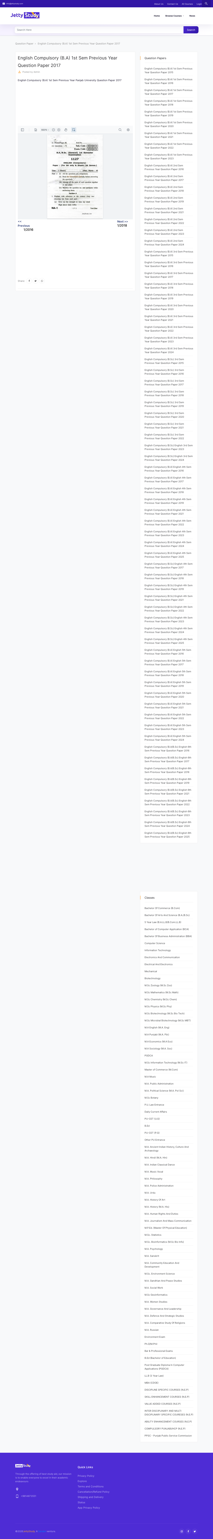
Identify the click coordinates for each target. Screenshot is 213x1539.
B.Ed (147, 1125)
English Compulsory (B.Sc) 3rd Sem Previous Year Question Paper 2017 (164, 382)
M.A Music (150, 1076)
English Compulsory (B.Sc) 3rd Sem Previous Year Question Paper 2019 (164, 404)
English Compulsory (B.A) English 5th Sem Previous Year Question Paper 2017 (168, 662)
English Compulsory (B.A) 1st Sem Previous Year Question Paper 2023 (168, 156)
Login (199, 4)
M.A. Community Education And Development (162, 1264)
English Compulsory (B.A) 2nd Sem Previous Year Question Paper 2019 (164, 199)
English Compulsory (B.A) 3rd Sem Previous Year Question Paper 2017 (169, 275)
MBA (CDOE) (151, 1382)
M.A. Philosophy (153, 1178)
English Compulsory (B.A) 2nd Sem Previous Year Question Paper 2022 (164, 221)
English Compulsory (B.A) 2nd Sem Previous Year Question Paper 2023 (164, 232)
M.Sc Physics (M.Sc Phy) (158, 1006)
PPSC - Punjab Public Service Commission (168, 1435)
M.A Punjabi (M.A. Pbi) (157, 1034)
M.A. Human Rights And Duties (161, 1213)
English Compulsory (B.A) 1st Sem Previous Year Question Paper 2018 (168, 102)
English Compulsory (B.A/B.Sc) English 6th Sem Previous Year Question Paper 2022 (168, 802)
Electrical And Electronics (159, 964)
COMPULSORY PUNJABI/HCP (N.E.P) (165, 1428)
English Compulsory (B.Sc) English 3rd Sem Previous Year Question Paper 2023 (169, 447)
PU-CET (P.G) (152, 1132)
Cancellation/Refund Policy (93, 1491)
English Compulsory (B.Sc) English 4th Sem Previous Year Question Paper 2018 (169, 576)
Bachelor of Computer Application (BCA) (167, 929)
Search (191, 29)
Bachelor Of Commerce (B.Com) (162, 908)
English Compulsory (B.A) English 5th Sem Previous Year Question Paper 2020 (168, 694)
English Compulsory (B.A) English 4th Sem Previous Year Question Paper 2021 (168, 511)
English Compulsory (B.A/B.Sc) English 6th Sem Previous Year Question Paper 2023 (168, 813)
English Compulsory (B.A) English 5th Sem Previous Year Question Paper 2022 (168, 716)
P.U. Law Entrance (154, 1104)
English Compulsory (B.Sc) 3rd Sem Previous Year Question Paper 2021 (164, 425)
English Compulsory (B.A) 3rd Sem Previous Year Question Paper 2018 (169, 285)
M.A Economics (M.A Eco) (158, 1041)
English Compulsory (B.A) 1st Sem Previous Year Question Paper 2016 (168, 81)
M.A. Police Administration (159, 1185)
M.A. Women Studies (156, 1301)
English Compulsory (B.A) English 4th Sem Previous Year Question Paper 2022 (168, 522)
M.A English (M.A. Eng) (157, 1027)
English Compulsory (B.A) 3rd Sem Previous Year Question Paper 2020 (169, 307)
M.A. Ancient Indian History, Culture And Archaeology (167, 1148)
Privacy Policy (86, 1475)
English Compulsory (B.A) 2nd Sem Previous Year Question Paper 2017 (164, 178)
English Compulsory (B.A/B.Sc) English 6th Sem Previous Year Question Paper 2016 (168, 748)
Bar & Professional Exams (159, 1350)
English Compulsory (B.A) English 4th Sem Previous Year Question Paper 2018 (168, 490)
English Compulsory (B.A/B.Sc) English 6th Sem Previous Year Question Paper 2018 (168, 770)
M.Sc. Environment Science (160, 1273)
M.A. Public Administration (159, 1083)
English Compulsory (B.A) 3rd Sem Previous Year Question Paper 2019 (169, 296)
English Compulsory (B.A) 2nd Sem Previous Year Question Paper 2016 (164, 167)
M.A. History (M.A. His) (157, 1206)
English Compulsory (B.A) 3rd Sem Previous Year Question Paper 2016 (169, 264)
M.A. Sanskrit (152, 1255)
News (192, 16)
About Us (158, 4)
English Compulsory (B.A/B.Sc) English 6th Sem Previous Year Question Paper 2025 (168, 834)
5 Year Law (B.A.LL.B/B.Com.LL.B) (163, 922)
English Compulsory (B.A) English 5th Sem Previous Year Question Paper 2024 (168, 738)
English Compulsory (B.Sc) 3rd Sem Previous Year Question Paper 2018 (164, 393)
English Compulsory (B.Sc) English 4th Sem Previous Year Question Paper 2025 (169, 641)
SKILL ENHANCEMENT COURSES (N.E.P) (167, 1396)
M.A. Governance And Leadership (163, 1308)
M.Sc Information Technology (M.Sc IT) (166, 1062)
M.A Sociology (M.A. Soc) (158, 1048)
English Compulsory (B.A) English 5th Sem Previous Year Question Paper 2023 (168, 727)
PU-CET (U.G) (152, 1118)
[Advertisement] (111, 104)
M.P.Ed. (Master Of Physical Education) (166, 1227)
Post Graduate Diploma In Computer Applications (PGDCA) (164, 1366)
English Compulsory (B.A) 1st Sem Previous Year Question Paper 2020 (168, 124)
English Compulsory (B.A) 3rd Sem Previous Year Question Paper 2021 (169, 318)
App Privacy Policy (89, 1507)
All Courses (187, 4)
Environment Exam (155, 1336)
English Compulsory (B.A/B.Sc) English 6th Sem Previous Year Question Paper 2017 (168, 759)
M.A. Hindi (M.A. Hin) (156, 1157)
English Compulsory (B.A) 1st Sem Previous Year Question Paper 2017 (79, 43)
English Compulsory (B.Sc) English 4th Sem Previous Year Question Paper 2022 (169, 608)
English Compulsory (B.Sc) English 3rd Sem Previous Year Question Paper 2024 (169, 458)
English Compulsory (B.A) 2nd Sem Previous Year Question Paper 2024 (164, 242)
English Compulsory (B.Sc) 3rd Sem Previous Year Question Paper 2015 (164, 361)
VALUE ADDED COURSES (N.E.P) (163, 1403)
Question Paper (24, 43)
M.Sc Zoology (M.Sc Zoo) (158, 985)
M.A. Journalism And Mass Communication (168, 1220)
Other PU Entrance (155, 1139)
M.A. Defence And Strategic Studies (164, 1315)
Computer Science (155, 943)
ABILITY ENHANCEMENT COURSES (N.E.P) (168, 1421)
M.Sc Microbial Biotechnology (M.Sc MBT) (168, 1020)
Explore (82, 1481)
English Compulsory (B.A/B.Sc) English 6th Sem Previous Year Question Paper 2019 (168, 781)
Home (157, 16)
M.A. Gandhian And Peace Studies (163, 1280)
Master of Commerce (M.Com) (161, 1069)
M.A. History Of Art (155, 1199)
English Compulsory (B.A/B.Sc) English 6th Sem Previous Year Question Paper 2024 (168, 824)
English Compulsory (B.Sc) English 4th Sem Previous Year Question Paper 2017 (169, 565)
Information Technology (158, 950)
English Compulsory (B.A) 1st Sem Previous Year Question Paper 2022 (168, 145)
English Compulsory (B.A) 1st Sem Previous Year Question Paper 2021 (168, 135)
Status (81, 1502)
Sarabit (42, 1531)
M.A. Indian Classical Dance (160, 1164)
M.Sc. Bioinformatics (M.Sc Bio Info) (164, 1241)
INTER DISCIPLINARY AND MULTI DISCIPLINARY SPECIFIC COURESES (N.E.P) (169, 1412)
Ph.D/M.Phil (151, 1343)
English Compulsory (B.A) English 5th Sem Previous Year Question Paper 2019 (168, 684)
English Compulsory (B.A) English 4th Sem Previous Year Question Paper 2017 (168, 479)
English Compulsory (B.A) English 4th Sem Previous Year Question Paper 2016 (168, 468)
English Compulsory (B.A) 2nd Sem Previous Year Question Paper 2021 (164, 210)
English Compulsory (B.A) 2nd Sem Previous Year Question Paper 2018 (164, 189)
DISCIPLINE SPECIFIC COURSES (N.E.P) (167, 1389)
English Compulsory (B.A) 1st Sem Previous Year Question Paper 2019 (168, 113)
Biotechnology (152, 978)
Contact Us (172, 4)
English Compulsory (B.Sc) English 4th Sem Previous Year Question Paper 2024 (169, 630)
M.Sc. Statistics (153, 1234)
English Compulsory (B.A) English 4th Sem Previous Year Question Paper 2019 (168, 501)
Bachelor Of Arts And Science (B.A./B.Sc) (167, 915)
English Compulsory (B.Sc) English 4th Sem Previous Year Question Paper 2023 (169, 619)
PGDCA (149, 1055)
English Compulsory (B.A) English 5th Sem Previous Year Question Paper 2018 (168, 673)
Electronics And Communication (162, 957)
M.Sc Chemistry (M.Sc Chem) (161, 999)
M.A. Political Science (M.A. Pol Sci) (164, 1090)
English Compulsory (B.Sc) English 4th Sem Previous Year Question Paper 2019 (169, 587)
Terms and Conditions (91, 1486)
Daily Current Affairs (156, 1111)
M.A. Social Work (154, 1287)
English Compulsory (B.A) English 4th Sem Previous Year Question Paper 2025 (168, 555)
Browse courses (173, 16)
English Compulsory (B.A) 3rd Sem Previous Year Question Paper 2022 (169, 328)
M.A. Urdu (150, 1192)
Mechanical (151, 971)
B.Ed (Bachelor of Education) (160, 1357)
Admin (37, 72)
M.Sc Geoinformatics (156, 1294)
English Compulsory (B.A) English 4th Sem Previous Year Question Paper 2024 (168, 544)
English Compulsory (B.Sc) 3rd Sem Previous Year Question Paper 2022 (164, 436)
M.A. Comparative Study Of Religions (165, 1322)
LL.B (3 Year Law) (154, 1375)
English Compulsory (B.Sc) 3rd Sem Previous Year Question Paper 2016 (164, 372)
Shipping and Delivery (91, 1497)
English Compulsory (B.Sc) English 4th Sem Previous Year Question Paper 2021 (169, 598)
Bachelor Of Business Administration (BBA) (168, 936)
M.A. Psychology (154, 1248)
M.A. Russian (152, 1329)
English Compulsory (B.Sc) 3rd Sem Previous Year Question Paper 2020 (164, 415)
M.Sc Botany (151, 1097)
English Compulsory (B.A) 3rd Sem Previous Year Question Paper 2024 (169, 350)
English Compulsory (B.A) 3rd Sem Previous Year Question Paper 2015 (169, 253)
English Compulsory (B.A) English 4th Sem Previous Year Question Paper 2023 (168, 533)
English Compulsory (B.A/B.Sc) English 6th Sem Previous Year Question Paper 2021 (168, 791)
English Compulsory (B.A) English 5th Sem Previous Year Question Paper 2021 (168, 705)
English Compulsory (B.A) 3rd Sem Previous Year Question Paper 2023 (169, 339)
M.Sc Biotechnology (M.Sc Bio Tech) (164, 1013)
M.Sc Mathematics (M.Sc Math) (161, 992)
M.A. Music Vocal (154, 1171)
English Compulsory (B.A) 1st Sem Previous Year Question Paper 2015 (168, 70)
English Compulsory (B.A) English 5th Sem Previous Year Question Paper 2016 (168, 651)
